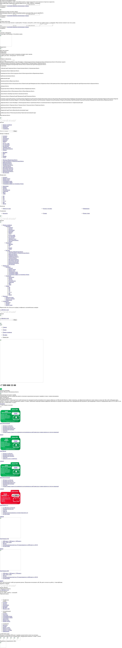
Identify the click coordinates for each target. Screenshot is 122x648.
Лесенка (5, 188)
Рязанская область (7, 162)
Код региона (6, 146)
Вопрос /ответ (86, 213)
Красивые (5, 139)
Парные (5, 150)
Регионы (8, 250)
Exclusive (5, 136)
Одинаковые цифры (7, 182)
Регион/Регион (6, 190)
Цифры (7, 286)
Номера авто (6, 126)
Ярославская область (8, 167)
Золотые (5, 137)
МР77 (4, 192)
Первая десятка (6, 178)
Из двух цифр (6, 143)
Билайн (4, 156)
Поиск (15, 131)
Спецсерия (5, 191)
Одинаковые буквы (7, 181)
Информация (86, 208)
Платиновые (6, 138)
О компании (6, 128)
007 (4, 197)
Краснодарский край (8, 170)
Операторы (8, 242)
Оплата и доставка (47, 208)
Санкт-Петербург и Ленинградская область (13, 161)
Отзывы (45, 213)
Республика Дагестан (8, 168)
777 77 (4, 201)
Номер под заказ (7, 208)
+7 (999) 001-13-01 (4, 590)
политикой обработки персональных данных (18, 5)
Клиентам (5, 127)
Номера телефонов (7, 124)
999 (4, 202)
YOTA (4, 157)
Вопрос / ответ (6, 627)
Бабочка (5, 141)
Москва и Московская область (10, 159)
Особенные (8, 275)
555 (4, 198)
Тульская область (7, 166)
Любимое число (7, 147)
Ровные (4, 187)
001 (4, 196)
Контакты (5, 213)
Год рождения (6, 145)
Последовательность (8, 148)
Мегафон (5, 152)
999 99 (4, 203)
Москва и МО (6, 608)
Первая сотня (6, 180)
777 (4, 200)
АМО (4, 193)
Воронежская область (8, 171)
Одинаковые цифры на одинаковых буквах (13, 183)
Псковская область (7, 163)
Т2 (3, 155)
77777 (4, 142)
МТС (4, 153)
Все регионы (6, 172)
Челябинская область (8, 165)
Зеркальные (5, 186)
